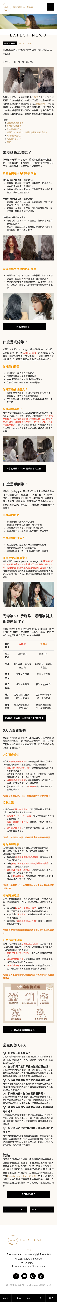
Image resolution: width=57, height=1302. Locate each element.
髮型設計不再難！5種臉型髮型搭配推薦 (24, 718)
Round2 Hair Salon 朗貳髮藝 (21, 1176)
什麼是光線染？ (14, 126)
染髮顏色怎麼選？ (15, 123)
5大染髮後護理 (13, 135)
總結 (9, 141)
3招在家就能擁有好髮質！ (24, 1029)
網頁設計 (42, 1285)
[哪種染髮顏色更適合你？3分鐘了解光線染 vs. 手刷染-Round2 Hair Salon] (15, 62)
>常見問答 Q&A (14, 138)
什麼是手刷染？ (14, 129)
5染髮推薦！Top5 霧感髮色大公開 (24, 468)
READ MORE (28, 1194)
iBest (49, 1285)
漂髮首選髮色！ (24, 326)
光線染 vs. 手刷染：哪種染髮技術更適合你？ (27, 132)
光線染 (35, 97)
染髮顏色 (40, 103)
